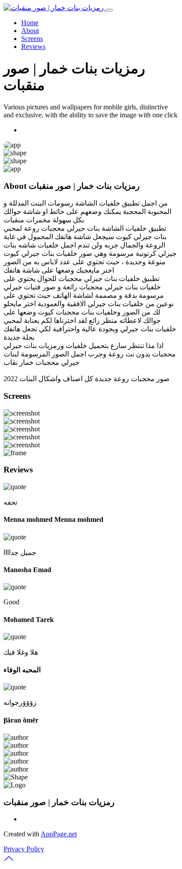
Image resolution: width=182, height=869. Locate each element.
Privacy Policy (24, 849)
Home (29, 22)
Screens (32, 38)
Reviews (33, 46)
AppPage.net (59, 834)
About (30, 30)
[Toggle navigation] (109, 10)
